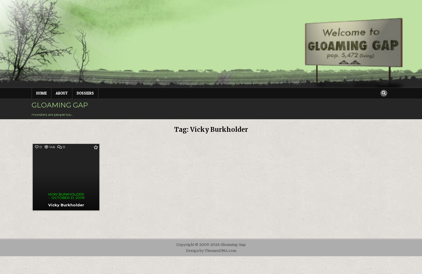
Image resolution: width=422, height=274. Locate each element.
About (62, 93)
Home (41, 93)
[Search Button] (383, 93)
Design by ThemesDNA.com (211, 251)
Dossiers (85, 93)
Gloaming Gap (60, 105)
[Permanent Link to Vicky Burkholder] (66, 177)
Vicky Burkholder (66, 194)
